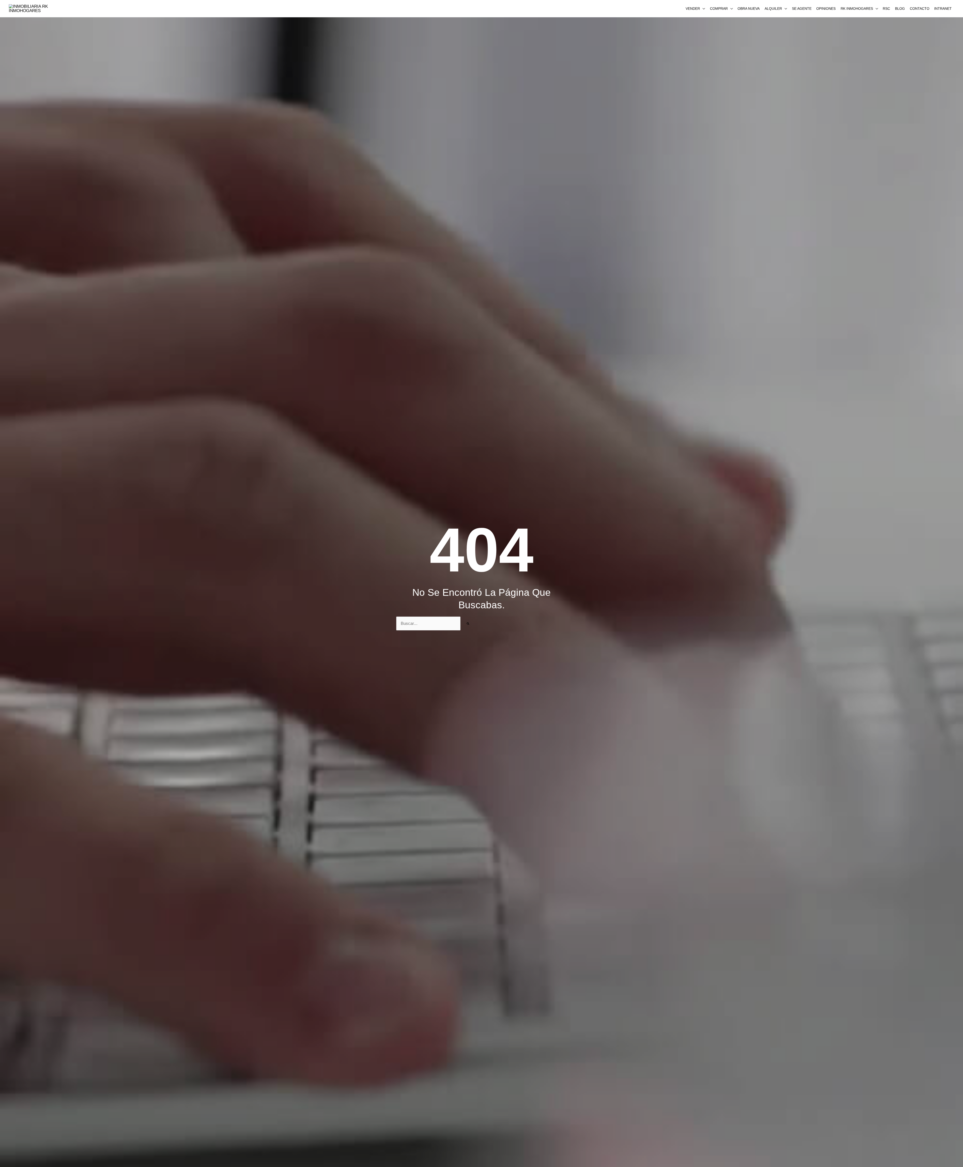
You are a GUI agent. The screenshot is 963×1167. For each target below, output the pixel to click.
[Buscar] (468, 623)
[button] (695, 8)
